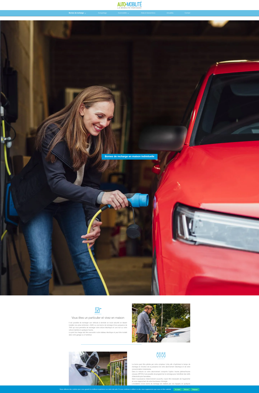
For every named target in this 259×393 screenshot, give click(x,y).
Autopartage (102, 13)
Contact (187, 13)
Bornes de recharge (76, 13)
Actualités (170, 13)
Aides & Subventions (148, 13)
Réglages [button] (195, 389)
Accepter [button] (177, 389)
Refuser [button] (186, 389)
